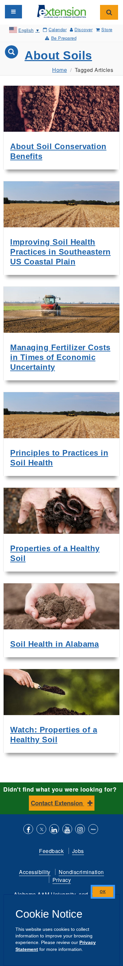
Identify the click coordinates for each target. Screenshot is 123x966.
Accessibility (35, 872)
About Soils (58, 55)
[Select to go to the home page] (61, 10)
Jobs (78, 851)
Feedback (51, 851)
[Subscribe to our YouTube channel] (67, 830)
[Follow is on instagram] (80, 830)
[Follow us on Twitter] (41, 830)
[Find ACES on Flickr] (93, 830)
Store (107, 29)
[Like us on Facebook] (28, 830)
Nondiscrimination (81, 872)
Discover (83, 29)
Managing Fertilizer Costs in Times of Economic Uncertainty (60, 357)
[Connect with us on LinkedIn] (54, 830)
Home (59, 70)
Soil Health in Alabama (54, 644)
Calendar (58, 29)
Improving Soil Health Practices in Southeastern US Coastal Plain (60, 251)
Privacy (61, 880)
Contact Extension (57, 802)
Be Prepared (63, 38)
